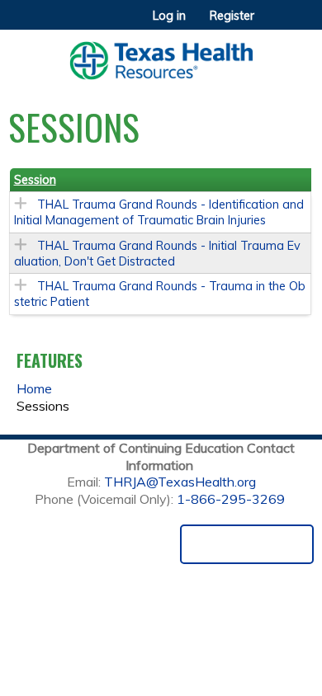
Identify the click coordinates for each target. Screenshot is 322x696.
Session (35, 179)
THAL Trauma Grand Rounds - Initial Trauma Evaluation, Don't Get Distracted (157, 253)
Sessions (43, 405)
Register (232, 15)
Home (34, 388)
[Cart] (274, 24)
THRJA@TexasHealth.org (180, 481)
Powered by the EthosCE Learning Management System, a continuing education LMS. (247, 544)
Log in (169, 15)
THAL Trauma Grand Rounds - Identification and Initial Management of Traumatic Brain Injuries (159, 212)
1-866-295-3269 (231, 499)
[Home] (161, 55)
